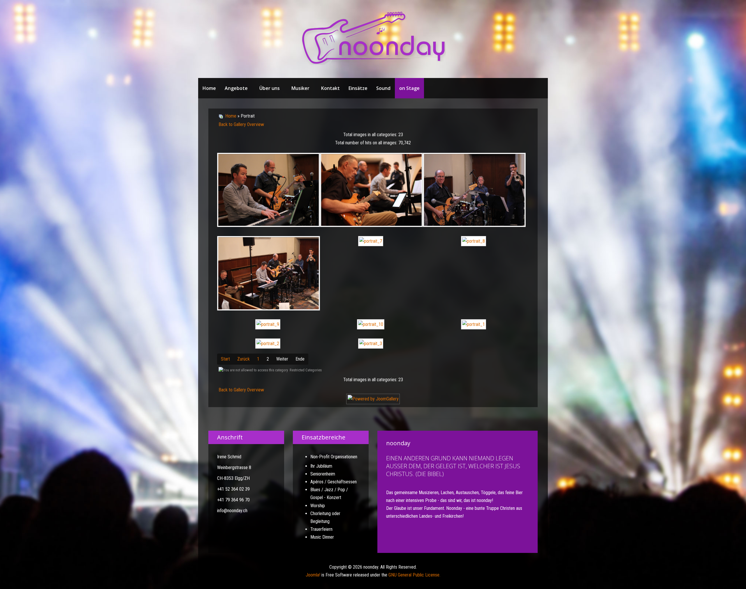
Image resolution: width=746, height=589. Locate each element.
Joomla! (313, 575)
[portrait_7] (371, 242)
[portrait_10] (371, 325)
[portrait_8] (474, 242)
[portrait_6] (268, 274)
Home (209, 88)
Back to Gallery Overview (241, 124)
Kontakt (330, 88)
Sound (383, 88)
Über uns (269, 88)
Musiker (300, 88)
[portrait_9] (268, 325)
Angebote (236, 88)
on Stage (409, 88)
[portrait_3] (268, 191)
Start (225, 359)
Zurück (243, 359)
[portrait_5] (474, 191)
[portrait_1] (474, 325)
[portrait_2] (268, 344)
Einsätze (358, 88)
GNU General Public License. (414, 575)
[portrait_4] (371, 191)
